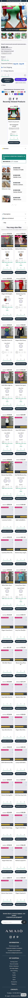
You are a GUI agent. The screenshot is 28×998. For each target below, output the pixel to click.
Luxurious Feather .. (7, 520)
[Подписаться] (24, 922)
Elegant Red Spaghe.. (7, 294)
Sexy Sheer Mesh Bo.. (7, 249)
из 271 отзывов (14, 161)
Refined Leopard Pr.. (20, 860)
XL (7, 264)
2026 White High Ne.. (7, 385)
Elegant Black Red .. (21, 730)
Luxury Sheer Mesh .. (20, 585)
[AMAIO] (3, 3)
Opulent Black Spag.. (7, 828)
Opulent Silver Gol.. (21, 697)
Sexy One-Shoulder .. (20, 630)
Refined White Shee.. (20, 249)
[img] (6, 161)
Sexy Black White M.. (7, 430)
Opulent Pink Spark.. (20, 385)
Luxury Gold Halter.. (21, 762)
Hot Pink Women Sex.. (21, 475)
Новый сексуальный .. (14, 121)
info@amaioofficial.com (17, 996)
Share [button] (4, 85)
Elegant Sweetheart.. (7, 630)
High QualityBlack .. (21, 520)
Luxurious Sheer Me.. (7, 552)
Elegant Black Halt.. (7, 860)
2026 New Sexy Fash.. (21, 795)
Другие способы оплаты (21, 82)
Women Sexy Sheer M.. (21, 663)
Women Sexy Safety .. (7, 475)
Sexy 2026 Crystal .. (21, 430)
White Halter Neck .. (7, 585)
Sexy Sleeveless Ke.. (7, 730)
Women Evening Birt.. (7, 795)
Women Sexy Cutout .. (7, 893)
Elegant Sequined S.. (20, 893)
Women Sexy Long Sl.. (21, 552)
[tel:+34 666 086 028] (20, 3)
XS (5, 305)
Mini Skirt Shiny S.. (7, 663)
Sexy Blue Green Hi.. (7, 340)
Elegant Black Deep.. (20, 340)
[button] (1, 1)
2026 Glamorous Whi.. (7, 762)
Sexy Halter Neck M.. (7, 697)
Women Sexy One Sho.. (21, 294)
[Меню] (26, 3)
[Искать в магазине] (23, 3)
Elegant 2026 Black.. (20, 828)
